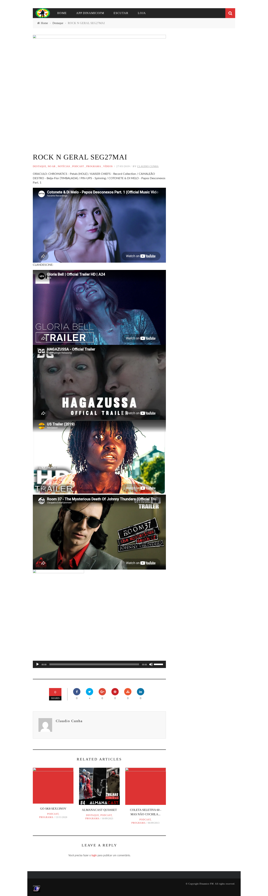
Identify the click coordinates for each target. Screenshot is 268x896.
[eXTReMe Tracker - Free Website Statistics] (36, 889)
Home (62, 13)
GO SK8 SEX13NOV (53, 808)
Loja (142, 13)
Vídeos (108, 166)
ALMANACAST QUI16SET (99, 809)
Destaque (39, 166)
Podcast (78, 166)
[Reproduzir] (37, 664)
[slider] (159, 664)
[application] (99, 664)
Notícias (64, 166)
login (94, 855)
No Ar (52, 166)
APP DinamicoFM (90, 13)
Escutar (121, 13)
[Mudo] (151, 664)
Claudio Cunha (148, 166)
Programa (93, 166)
